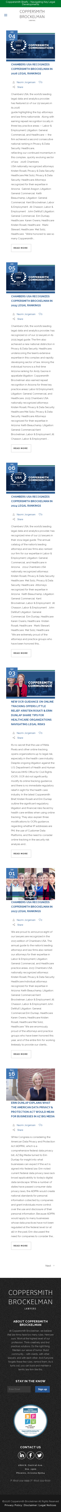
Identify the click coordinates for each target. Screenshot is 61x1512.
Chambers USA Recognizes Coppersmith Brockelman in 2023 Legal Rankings (32, 907)
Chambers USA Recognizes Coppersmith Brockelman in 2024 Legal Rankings (32, 501)
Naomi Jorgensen (26, 82)
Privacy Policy (13, 1505)
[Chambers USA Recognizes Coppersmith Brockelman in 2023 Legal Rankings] (30, 884)
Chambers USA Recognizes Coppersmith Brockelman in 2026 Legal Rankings (32, 69)
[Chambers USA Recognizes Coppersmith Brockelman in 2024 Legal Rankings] (30, 479)
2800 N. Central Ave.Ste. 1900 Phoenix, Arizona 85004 (30, 1469)
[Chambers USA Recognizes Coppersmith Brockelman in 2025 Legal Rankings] (30, 278)
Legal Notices (47, 1505)
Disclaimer (30, 1505)
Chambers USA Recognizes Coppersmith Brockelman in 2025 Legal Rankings (32, 301)
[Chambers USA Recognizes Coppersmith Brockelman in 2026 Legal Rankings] (30, 46)
